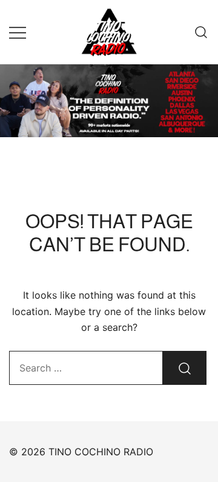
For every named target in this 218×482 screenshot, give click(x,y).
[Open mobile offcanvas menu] (17, 32)
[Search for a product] (201, 32)
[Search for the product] (184, 368)
